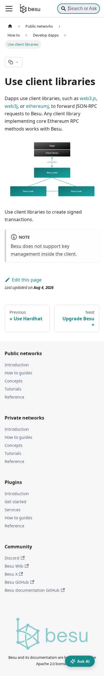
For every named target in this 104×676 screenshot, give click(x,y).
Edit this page (27, 280)
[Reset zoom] (90, 147)
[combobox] (78, 8)
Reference (14, 397)
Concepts (14, 381)
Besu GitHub (17, 582)
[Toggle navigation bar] (9, 8)
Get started (15, 501)
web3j (11, 106)
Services (13, 509)
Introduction (17, 364)
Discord (12, 558)
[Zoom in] (70, 147)
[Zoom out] (80, 147)
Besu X (11, 574)
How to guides (18, 373)
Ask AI (83, 661)
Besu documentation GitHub (32, 590)
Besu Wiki (14, 566)
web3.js (88, 98)
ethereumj (37, 106)
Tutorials (13, 389)
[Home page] (10, 26)
